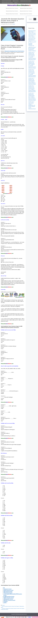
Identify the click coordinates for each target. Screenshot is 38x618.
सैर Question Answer (7, 589)
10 (19, 617)
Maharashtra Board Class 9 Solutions (26, 8)
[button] (19, 617)
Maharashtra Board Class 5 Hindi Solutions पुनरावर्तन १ (32, 36)
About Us (16, 2)
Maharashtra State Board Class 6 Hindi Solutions (14, 51)
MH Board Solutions (7, 617)
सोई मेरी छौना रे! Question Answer (9, 600)
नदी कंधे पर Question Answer (8, 597)
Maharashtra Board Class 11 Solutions (7, 2)
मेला (4, 587)
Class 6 (3, 605)
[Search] (35, 19)
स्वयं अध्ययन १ (5, 601)
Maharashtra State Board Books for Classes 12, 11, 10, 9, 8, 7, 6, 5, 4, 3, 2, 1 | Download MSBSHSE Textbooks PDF (32, 42)
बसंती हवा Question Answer (8, 590)
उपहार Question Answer (7, 591)
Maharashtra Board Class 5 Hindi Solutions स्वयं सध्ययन (32, 32)
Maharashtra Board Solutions (22, 614)
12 (22, 617)
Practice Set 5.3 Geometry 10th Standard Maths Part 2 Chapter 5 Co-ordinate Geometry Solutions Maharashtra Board (32, 56)
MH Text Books (25, 617)
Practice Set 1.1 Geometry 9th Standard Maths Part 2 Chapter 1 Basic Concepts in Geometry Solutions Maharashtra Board (32, 97)
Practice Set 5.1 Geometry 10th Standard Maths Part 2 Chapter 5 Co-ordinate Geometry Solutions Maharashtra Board (32, 73)
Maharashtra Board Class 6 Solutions (12, 13)
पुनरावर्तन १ (5, 602)
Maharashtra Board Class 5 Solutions (26, 13)
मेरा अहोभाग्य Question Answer (8, 596)
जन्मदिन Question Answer (8, 598)
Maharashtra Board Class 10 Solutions (12, 8)
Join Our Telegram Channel (29, 617)
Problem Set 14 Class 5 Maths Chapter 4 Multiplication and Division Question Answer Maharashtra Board (32, 105)
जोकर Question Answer (7, 592)
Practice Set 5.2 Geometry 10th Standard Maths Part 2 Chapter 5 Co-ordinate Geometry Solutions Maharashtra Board (32, 65)
